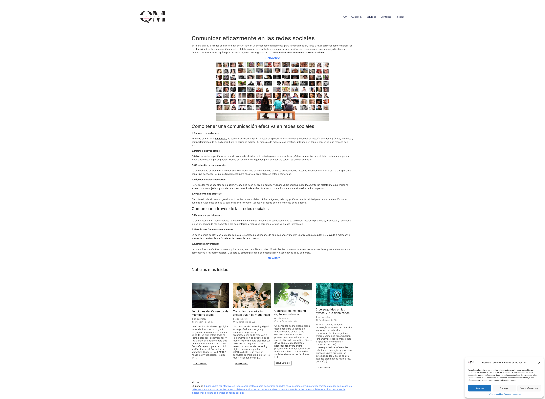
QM (345, 16)
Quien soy (356, 16)
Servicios (371, 16)
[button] (539, 362)
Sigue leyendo (200, 363)
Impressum (517, 394)
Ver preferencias (529, 388)
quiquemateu (200, 319)
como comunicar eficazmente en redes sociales (320, 386)
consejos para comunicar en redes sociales (221, 392)
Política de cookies (495, 394)
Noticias (400, 16)
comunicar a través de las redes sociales (298, 389)
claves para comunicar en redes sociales (272, 386)
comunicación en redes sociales (259, 389)
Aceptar (480, 388)
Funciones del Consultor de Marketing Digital (210, 313)
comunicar (220, 138)
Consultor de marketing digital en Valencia (290, 312)
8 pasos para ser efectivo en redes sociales (227, 386)
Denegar (504, 388)
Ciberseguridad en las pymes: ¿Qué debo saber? (333, 311)
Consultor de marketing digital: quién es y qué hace (251, 313)
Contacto (507, 394)
